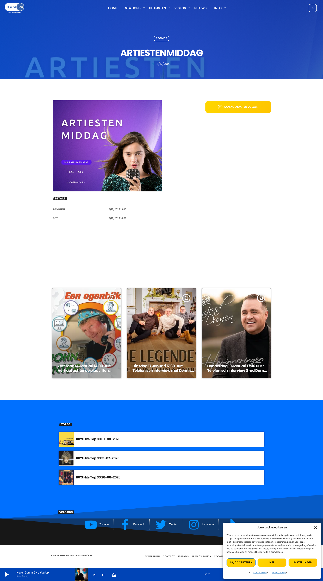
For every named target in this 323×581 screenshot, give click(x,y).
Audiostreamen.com (78, 555)
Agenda (161, 39)
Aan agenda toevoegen (241, 107)
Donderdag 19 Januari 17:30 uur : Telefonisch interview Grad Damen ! (238, 370)
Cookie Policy (260, 572)
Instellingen (302, 563)
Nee (272, 563)
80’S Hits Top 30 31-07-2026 (97, 458)
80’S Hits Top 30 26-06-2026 (98, 477)
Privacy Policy (279, 572)
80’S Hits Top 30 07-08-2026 (98, 439)
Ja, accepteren (241, 563)
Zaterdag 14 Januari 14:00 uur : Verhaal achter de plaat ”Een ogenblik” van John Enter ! (84, 370)
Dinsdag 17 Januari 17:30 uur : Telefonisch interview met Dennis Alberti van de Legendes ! (162, 370)
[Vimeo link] (14, 8)
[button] (315, 528)
